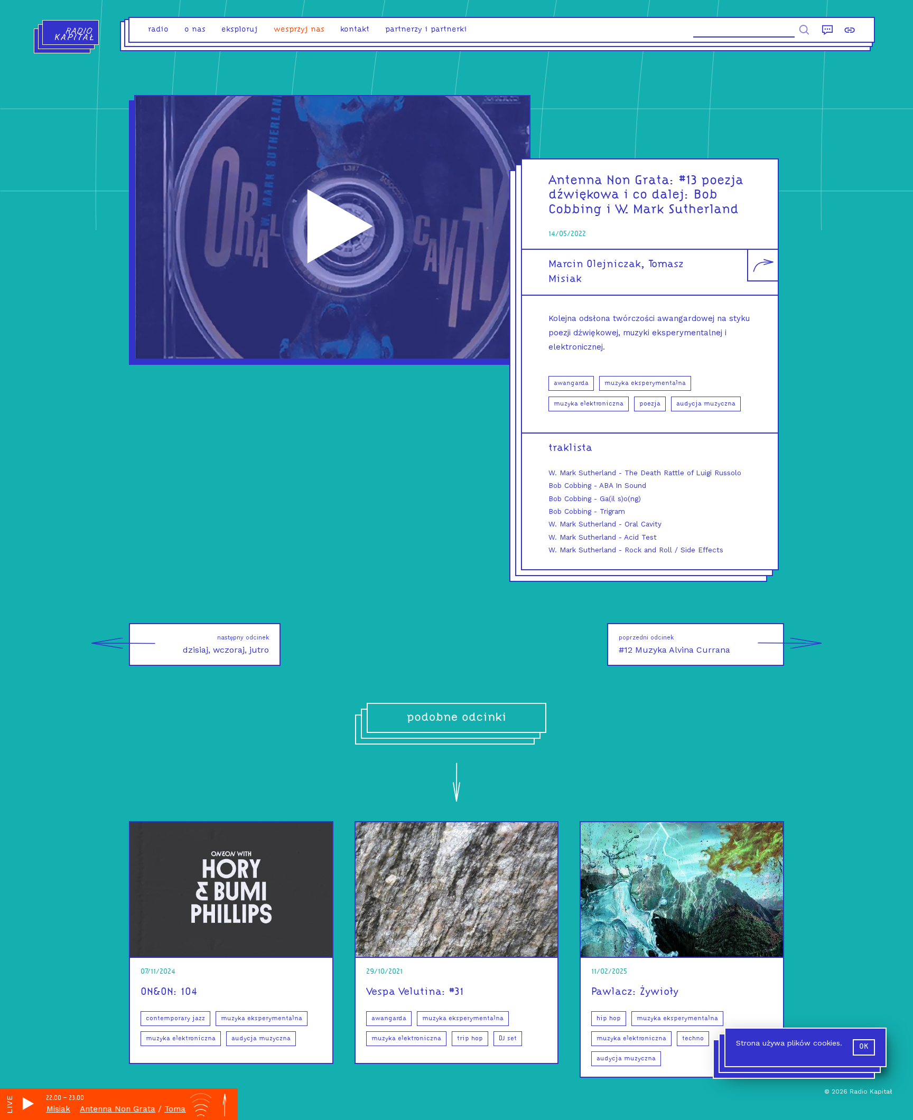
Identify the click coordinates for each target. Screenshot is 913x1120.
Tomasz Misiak (169, 1109)
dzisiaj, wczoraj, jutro (226, 644)
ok (864, 1046)
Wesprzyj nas (299, 29)
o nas (195, 29)
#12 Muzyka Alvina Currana (674, 644)
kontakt (354, 29)
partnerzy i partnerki (426, 29)
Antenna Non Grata (94, 1109)
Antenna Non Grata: (611, 180)
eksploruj (239, 29)
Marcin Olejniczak (594, 264)
